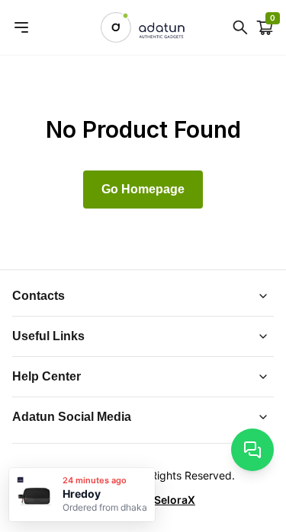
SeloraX (174, 499)
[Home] (143, 27)
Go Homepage (143, 189)
